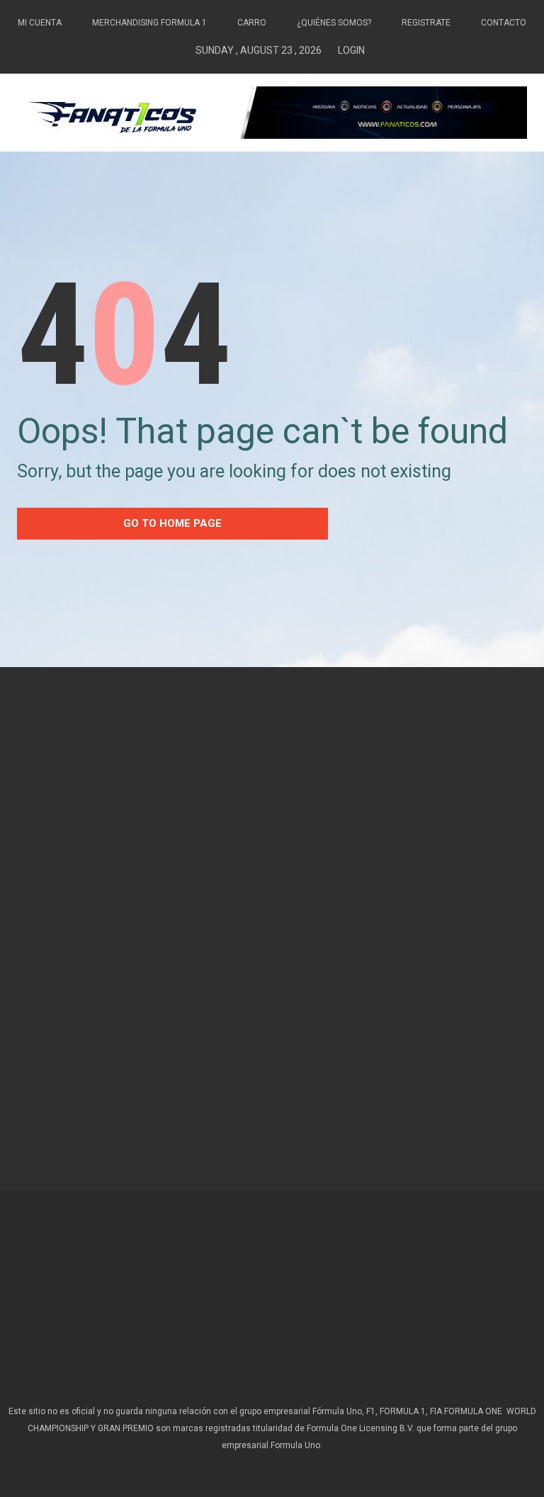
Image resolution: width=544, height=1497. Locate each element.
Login (351, 50)
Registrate (426, 23)
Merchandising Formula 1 (149, 23)
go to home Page (172, 523)
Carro (251, 23)
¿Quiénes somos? (334, 23)
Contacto (503, 23)
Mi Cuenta (40, 23)
